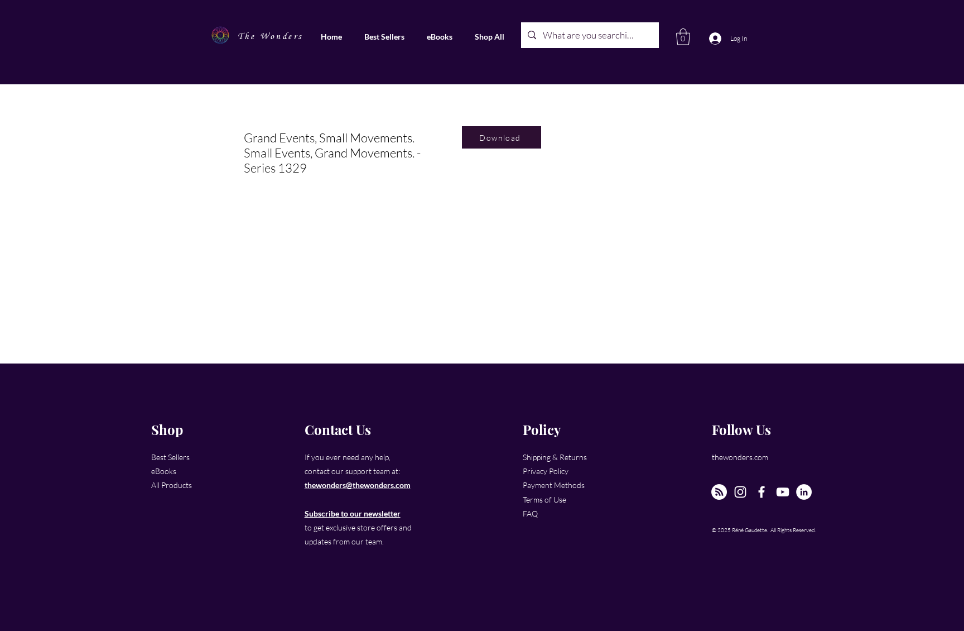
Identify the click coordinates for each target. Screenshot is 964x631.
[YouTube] (783, 492)
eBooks (163, 471)
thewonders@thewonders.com (358, 485)
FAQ (530, 513)
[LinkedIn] (804, 492)
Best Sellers (170, 457)
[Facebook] (761, 492)
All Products (171, 485)
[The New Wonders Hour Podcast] (719, 492)
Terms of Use (544, 499)
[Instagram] (740, 492)
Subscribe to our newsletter (353, 513)
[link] (683, 36)
